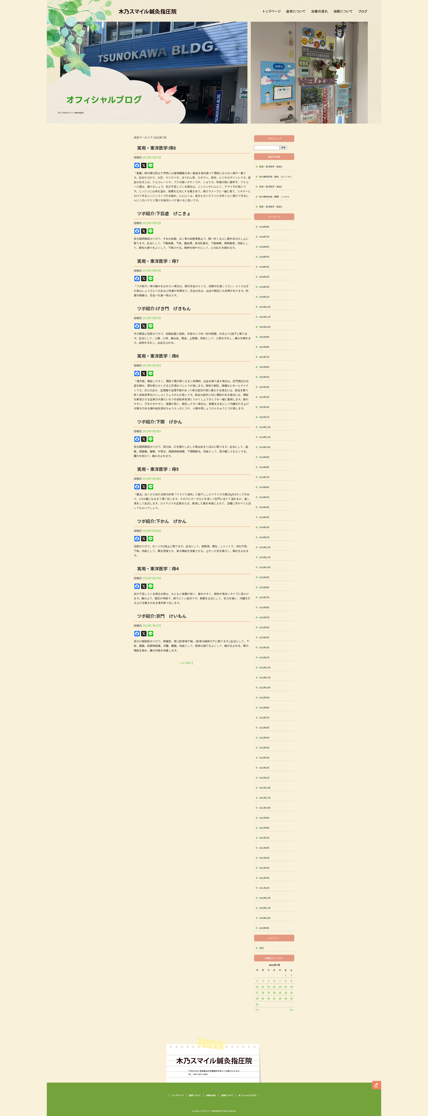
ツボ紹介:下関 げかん (159, 421)
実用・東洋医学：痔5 (158, 469)
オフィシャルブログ (363, 12)
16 (291, 986)
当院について (342, 12)
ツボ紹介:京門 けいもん (161, 616)
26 (268, 998)
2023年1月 (264, 657)
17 (257, 992)
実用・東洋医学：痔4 (158, 568)
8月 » (292, 1009)
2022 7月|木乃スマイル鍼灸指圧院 (71, 112)
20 (274, 992)
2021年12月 (265, 787)
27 (274, 998)
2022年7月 (264, 717)
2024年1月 (264, 537)
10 (257, 986)
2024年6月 (264, 487)
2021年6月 (264, 847)
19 (268, 992)
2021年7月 (264, 837)
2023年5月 (264, 617)
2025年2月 (264, 407)
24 (257, 998)
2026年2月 (264, 286)
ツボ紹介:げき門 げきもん (164, 308)
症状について (296, 12)
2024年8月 (264, 467)
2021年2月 (264, 887)
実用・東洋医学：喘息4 (270, 206)
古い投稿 (184, 662)
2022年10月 (265, 687)
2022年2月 (264, 767)
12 (268, 986)
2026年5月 (264, 256)
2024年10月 (265, 447)
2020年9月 (264, 927)
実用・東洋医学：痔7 (158, 261)
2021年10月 (265, 807)
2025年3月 (264, 397)
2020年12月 (265, 897)
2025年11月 (265, 316)
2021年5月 (264, 857)
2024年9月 (264, 457)
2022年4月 (264, 747)
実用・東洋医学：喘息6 (270, 166)
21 (280, 992)
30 (291, 998)
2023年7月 (264, 597)
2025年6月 (264, 366)
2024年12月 (265, 427)
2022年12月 (265, 667)
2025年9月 (264, 336)
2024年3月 (264, 517)
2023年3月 (264, 637)
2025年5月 (264, 377)
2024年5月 (264, 497)
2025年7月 (264, 356)
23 (291, 992)
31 (257, 1004)
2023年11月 (265, 557)
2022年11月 (265, 677)
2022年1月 (264, 777)
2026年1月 (264, 296)
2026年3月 (264, 276)
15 (286, 986)
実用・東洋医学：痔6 (158, 356)
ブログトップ (274, 138)
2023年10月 (265, 567)
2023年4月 (264, 627)
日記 (261, 948)
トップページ (270, 12)
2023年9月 (264, 577)
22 (286, 992)
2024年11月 (265, 437)
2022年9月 (264, 697)
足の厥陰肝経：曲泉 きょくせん (275, 176)
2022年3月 (264, 757)
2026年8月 (264, 226)
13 (274, 986)
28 (280, 998)
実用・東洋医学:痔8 (156, 148)
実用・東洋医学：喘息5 (270, 186)
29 (286, 998)
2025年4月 (264, 387)
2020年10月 (265, 917)
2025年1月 (264, 417)
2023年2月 (264, 647)
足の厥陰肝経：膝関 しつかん (274, 196)
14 (280, 986)
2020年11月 (265, 907)
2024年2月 (264, 527)
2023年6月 (264, 607)
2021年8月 (264, 827)
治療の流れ (320, 12)
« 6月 (256, 1009)
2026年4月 (264, 266)
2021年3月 (264, 877)
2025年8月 (264, 346)
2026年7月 (264, 236)
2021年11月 (265, 797)
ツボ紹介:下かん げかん (161, 521)
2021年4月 (264, 867)
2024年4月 (264, 507)
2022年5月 (264, 737)
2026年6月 (264, 246)
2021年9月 (264, 817)
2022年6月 (264, 727)
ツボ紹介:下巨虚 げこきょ (164, 213)
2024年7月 (264, 477)
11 (263, 986)
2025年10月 (265, 326)
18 (263, 992)
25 (263, 998)
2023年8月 (264, 587)
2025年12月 (265, 306)
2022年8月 (264, 707)
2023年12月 (265, 547)
